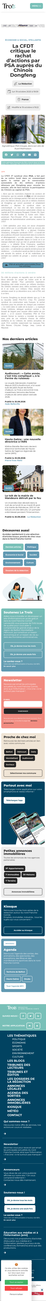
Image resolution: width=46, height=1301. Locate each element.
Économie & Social (16, 40)
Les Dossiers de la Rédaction (21, 1080)
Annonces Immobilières (18, 1101)
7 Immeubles (12, 874)
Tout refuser (16, 1288)
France (25, 99)
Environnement (23, 1053)
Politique (19, 1039)
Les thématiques (21, 1035)
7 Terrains (11, 881)
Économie (19, 1042)
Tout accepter (16, 1282)
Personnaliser (16, 1294)
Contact (14, 1115)
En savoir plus (10, 666)
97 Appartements (15, 868)
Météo (12, 1111)
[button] (6, 155)
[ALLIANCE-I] (23, 30)
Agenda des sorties (17, 1094)
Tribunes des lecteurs (18, 1066)
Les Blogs (16, 1060)
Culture (18, 1056)
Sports (17, 1046)
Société (8, 366)
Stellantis (34, 40)
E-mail (7, 699)
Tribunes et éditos (17, 1073)
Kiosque (14, 1106)
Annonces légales (16, 1087)
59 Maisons (29, 874)
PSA (31, 176)
